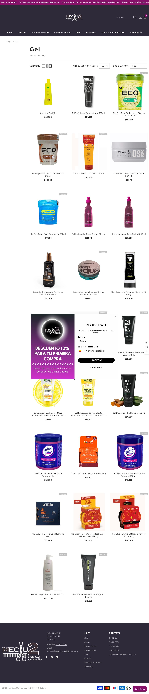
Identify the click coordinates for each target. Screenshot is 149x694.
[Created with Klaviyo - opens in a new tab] (74, 379)
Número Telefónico (88, 347)
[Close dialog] (115, 316)
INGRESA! (96, 360)
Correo (81, 337)
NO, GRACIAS (96, 367)
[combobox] (81, 351)
